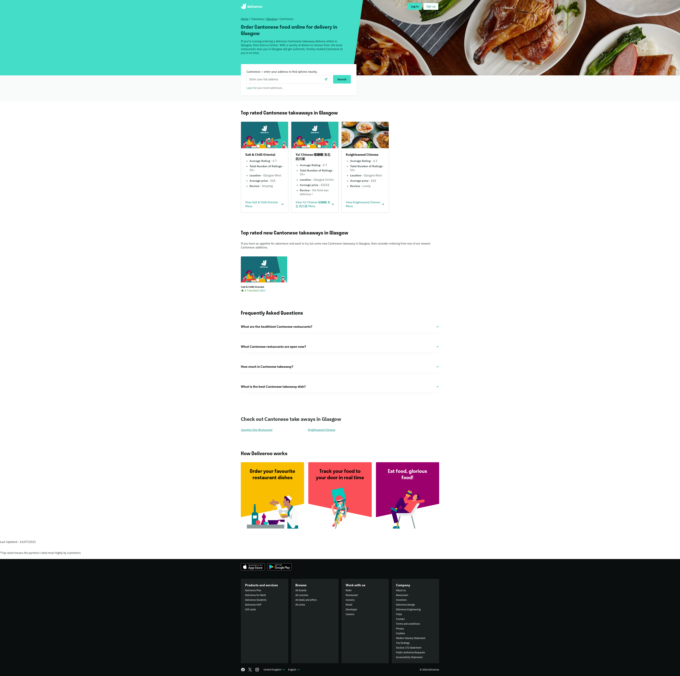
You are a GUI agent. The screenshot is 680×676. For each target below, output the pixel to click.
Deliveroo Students (256, 599)
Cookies (400, 633)
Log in (249, 88)
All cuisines (301, 595)
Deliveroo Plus (253, 590)
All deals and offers (306, 599)
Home (244, 19)
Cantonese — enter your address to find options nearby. (282, 71)
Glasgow (271, 19)
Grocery (350, 599)
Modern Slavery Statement (410, 638)
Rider (349, 590)
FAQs (399, 614)
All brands (301, 590)
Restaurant (352, 595)
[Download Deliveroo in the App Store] (253, 566)
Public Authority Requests (410, 652)
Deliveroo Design (405, 604)
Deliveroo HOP (253, 604)
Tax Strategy (403, 643)
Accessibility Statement (409, 657)
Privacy (400, 628)
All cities (300, 604)
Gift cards (250, 609)
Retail (349, 604)
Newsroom (402, 595)
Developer (351, 609)
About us (401, 590)
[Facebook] (243, 670)
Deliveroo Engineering (408, 609)
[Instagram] (257, 670)
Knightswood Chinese (321, 430)
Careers (350, 614)
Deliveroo (251, 6)
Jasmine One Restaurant (257, 430)
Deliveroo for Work (255, 595)
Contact (400, 619)
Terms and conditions (408, 623)
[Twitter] (250, 670)
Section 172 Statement (408, 647)
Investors (401, 599)
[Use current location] (326, 79)
